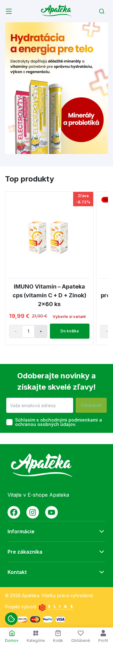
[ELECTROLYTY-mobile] (56, 88)
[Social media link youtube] (51, 512)
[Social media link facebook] (14, 512)
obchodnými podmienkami (69, 419)
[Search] (101, 11)
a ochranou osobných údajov (58, 422)
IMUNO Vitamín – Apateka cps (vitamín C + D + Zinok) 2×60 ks (49, 295)
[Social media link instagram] (32, 512)
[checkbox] (9, 422)
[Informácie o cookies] (11, 618)
